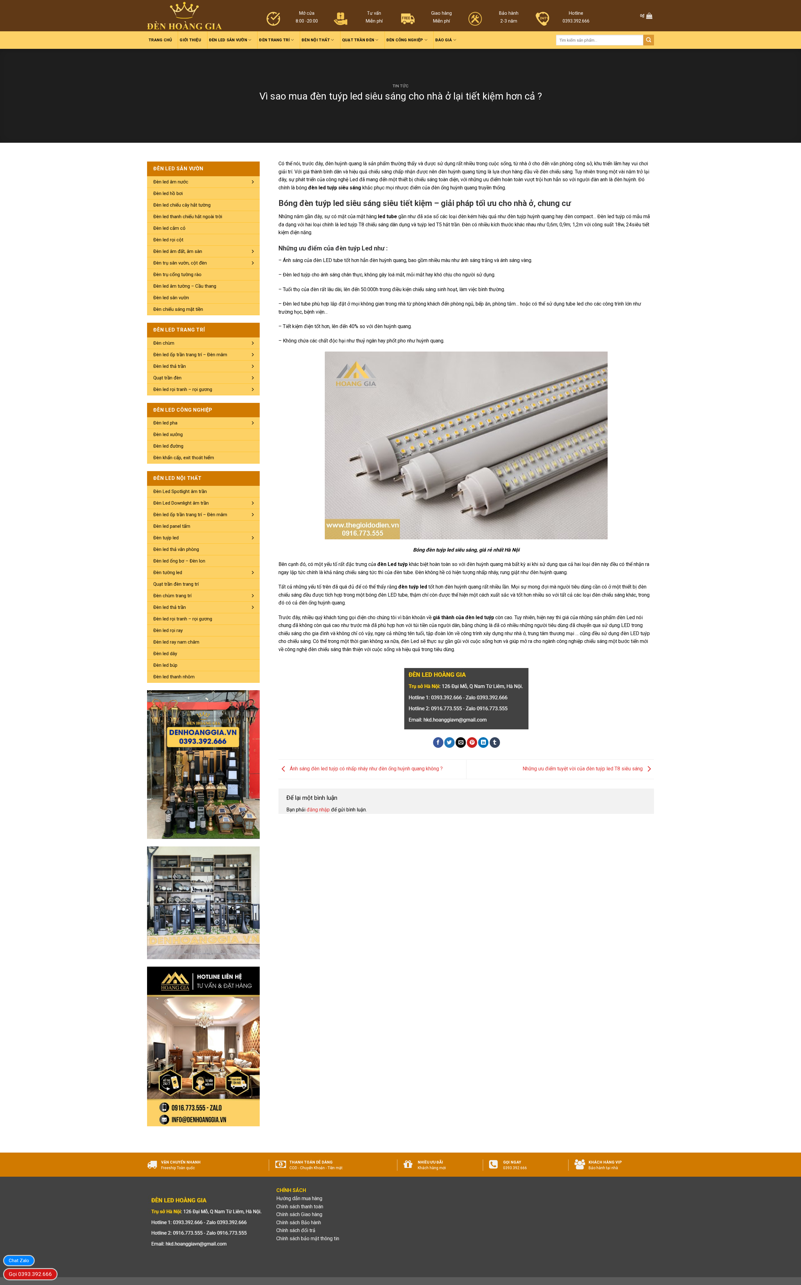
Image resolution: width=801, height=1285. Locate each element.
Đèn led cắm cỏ (169, 228)
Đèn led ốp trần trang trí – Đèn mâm (190, 354)
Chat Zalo (19, 1260)
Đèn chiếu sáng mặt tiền (178, 309)
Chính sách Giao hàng (299, 1214)
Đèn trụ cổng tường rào (177, 274)
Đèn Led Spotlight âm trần (180, 491)
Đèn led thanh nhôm (174, 677)
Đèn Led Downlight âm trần (181, 503)
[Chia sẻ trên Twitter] (449, 742)
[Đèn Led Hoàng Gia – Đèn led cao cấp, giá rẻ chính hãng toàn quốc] (184, 16)
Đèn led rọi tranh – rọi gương (182, 389)
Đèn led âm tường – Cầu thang (184, 286)
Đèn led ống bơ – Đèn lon (179, 561)
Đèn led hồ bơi (168, 193)
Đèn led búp (165, 665)
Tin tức (401, 86)
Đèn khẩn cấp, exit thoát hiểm (183, 457)
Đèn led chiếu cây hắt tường (182, 205)
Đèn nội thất (316, 40)
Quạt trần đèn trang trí (176, 584)
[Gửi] (648, 40)
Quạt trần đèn (358, 40)
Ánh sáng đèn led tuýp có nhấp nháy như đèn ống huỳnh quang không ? (365, 769)
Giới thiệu (190, 40)
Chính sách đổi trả (295, 1230)
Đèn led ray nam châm (176, 642)
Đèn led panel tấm (171, 526)
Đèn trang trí (274, 40)
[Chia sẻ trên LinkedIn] (483, 742)
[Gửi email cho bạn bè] (461, 742)
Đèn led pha (165, 423)
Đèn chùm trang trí (172, 596)
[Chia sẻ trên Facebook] (438, 742)
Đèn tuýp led (166, 538)
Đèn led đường (168, 446)
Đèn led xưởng (168, 434)
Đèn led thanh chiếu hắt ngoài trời (187, 216)
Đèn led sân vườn (228, 40)
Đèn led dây (165, 653)
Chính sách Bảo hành (298, 1223)
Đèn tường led (167, 572)
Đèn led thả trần (169, 366)
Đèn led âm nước (170, 182)
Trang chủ (160, 40)
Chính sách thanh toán (299, 1207)
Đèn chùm (163, 343)
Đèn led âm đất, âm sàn (177, 251)
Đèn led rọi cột (168, 240)
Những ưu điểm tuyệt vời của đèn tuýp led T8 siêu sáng (583, 769)
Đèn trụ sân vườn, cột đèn (180, 263)
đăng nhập (318, 810)
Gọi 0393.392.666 (30, 1274)
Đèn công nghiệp (404, 40)
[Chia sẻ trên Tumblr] (495, 742)
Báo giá (443, 40)
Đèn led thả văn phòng (176, 549)
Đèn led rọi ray (168, 630)
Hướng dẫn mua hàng (299, 1198)
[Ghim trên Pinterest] (472, 742)
